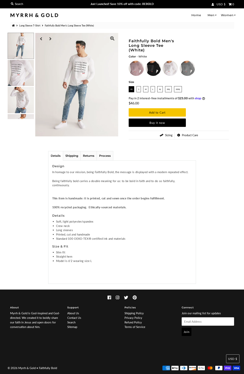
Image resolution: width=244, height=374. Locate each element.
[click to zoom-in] (112, 39)
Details (56, 156)
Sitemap (72, 327)
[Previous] (41, 39)
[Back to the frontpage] (14, 25)
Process (105, 156)
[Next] (50, 39)
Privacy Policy (133, 317)
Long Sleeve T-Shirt (29, 25)
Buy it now (157, 122)
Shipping (71, 156)
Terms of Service (134, 327)
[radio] (136, 68)
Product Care (189, 135)
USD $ (221, 4)
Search (71, 322)
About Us (73, 313)
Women (227, 15)
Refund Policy (133, 322)
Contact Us (74, 317)
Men (211, 15)
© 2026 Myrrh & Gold (22, 368)
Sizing (168, 135)
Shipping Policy (134, 313)
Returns (88, 156)
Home (196, 15)
